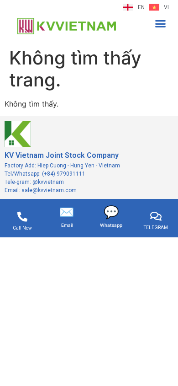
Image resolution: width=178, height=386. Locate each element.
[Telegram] (156, 216)
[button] (160, 23)
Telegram (156, 227)
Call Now (22, 228)
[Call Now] (22, 217)
